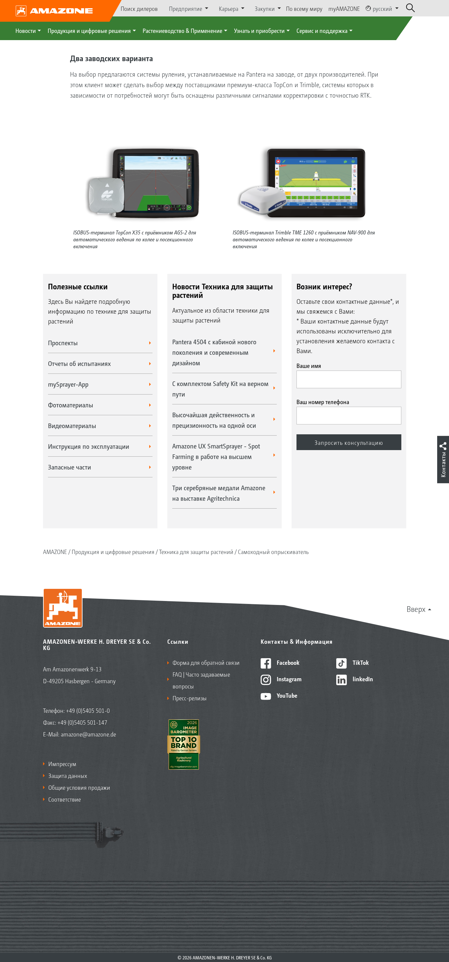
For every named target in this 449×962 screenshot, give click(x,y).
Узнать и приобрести (259, 30)
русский (382, 8)
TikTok (360, 662)
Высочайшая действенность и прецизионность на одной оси (214, 419)
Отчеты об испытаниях (79, 363)
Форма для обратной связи (206, 662)
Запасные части (69, 467)
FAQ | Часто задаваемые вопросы (201, 680)
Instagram (288, 679)
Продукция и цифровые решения (89, 30)
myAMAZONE (344, 8)
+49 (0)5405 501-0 (88, 710)
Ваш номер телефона (322, 401)
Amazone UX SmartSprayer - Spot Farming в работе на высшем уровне (216, 456)
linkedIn (362, 679)
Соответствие (64, 799)
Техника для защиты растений (196, 551)
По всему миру (304, 8)
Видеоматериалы (72, 425)
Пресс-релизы (190, 698)
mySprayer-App (68, 384)
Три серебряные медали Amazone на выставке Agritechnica (218, 492)
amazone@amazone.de (88, 734)
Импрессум (62, 763)
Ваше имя (308, 365)
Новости (25, 30)
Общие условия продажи (79, 787)
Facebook (287, 662)
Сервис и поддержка (321, 30)
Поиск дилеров (139, 8)
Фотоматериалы (70, 404)
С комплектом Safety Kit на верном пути (220, 388)
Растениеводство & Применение (182, 30)
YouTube (286, 695)
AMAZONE (55, 551)
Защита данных (67, 775)
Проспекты (63, 342)
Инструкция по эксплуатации (88, 446)
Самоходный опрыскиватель (273, 551)
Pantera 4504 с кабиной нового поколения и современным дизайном (214, 352)
